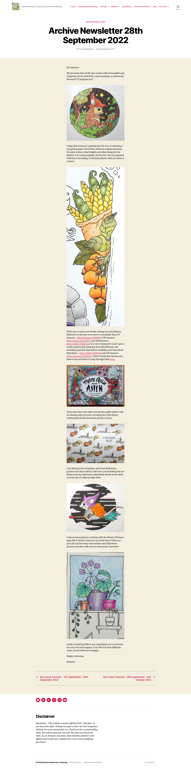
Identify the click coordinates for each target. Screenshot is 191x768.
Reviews (114, 6)
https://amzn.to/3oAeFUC (79, 341)
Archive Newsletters (142, 6)
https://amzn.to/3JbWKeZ (89, 337)
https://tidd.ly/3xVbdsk (90, 353)
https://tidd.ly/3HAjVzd (78, 344)
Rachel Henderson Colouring (55, 762)
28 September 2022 (106, 49)
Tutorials (103, 6)
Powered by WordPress (92, 762)
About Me (163, 6)
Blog (154, 6)
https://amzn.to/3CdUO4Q (79, 356)
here (112, 359)
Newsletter (126, 6)
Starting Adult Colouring (87, 6)
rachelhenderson (87, 49)
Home (73, 6)
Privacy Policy (75, 762)
